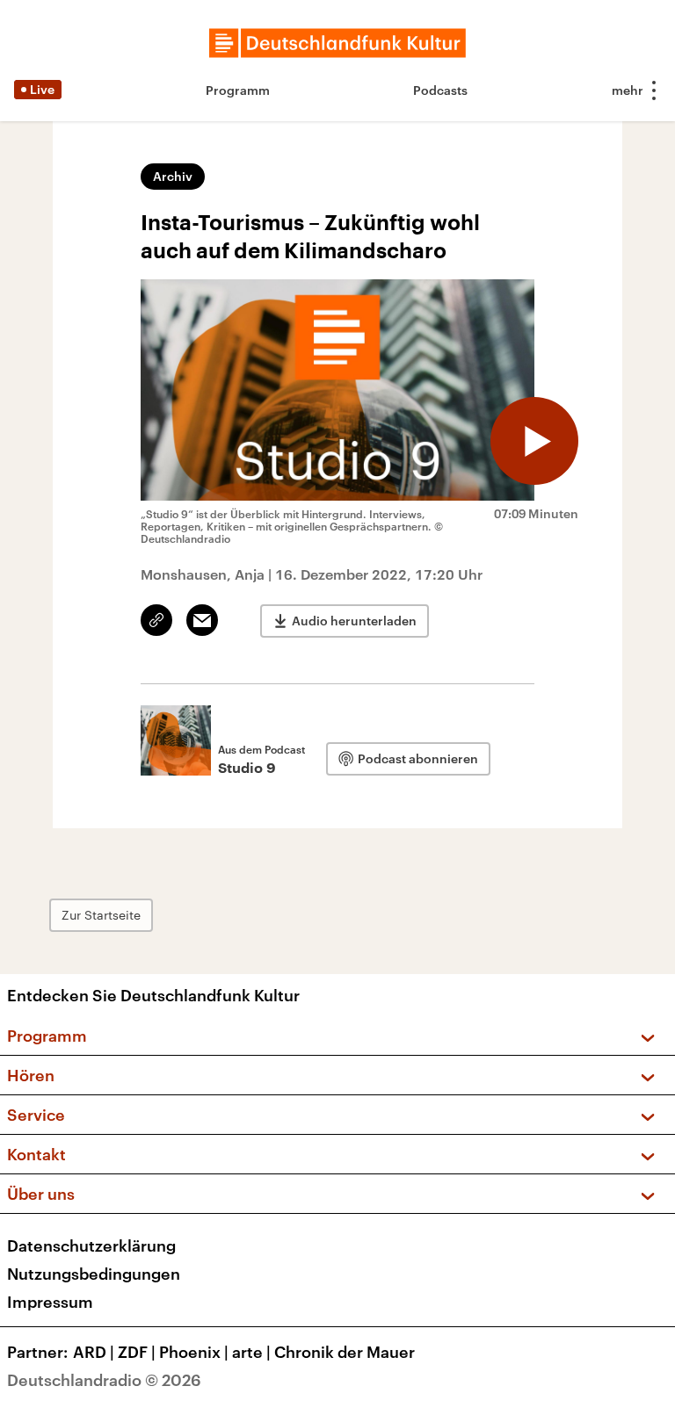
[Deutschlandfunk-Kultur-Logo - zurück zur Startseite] (337, 43)
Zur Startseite (101, 914)
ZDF (137, 1351)
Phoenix (194, 1351)
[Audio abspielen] (534, 441)
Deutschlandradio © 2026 (104, 1380)
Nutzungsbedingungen (93, 1273)
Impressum (50, 1301)
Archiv (172, 176)
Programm (238, 90)
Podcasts (440, 90)
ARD (93, 1351)
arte (251, 1351)
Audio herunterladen (354, 620)
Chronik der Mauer (344, 1351)
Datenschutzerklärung (91, 1245)
